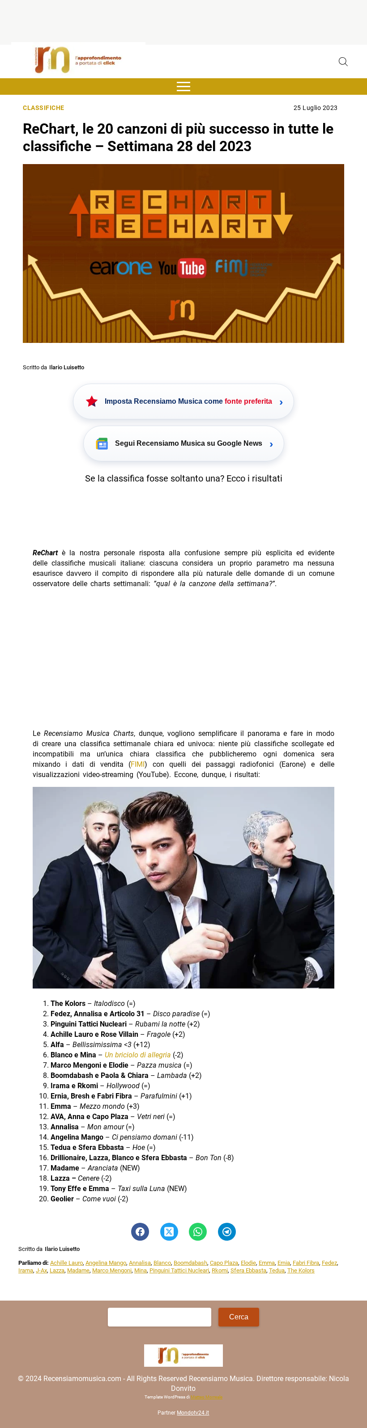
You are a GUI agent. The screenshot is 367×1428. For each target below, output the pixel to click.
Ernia (283, 1262)
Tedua (277, 1270)
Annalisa (140, 1262)
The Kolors (301, 1270)
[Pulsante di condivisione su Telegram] (227, 1232)
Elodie (248, 1262)
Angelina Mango (105, 1262)
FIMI (138, 764)
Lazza (57, 1270)
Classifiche (43, 108)
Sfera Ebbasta (248, 1270)
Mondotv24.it (193, 1413)
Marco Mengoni (112, 1270)
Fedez (329, 1262)
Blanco (162, 1262)
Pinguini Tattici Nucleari (179, 1270)
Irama (25, 1270)
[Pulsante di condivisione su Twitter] (169, 1232)
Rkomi (220, 1270)
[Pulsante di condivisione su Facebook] (140, 1232)
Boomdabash (190, 1262)
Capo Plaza (224, 1262)
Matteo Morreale (206, 1396)
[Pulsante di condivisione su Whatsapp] (198, 1232)
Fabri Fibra (306, 1262)
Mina (140, 1270)
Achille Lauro (66, 1262)
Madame (78, 1270)
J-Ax (41, 1270)
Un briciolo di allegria (138, 1055)
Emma (267, 1262)
